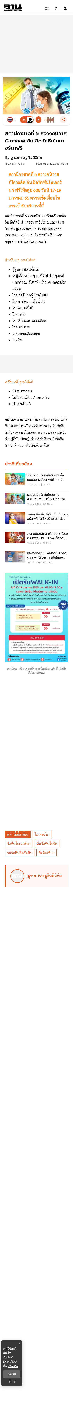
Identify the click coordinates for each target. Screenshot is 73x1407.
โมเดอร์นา (42, 834)
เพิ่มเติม (13, 1366)
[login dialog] (65, 8)
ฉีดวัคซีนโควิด (47, 843)
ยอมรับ (12, 1374)
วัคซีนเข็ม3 (47, 853)
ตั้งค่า (12, 1381)
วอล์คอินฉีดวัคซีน (19, 853)
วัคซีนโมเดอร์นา (19, 843)
